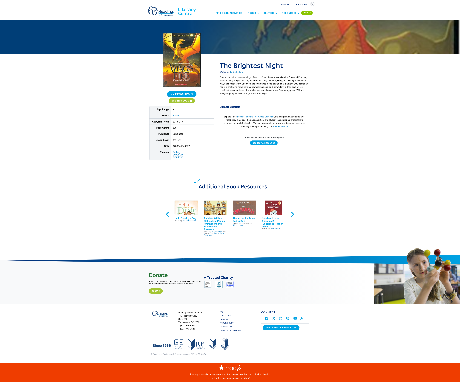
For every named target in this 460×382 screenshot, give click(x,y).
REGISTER (301, 4)
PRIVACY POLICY (226, 323)
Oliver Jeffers (238, 225)
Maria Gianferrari (189, 220)
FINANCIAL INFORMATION (230, 330)
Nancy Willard (217, 231)
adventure (178, 154)
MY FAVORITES (180, 94)
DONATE (307, 12)
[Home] (162, 7)
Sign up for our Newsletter (281, 327)
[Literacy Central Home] (187, 7)
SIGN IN (285, 4)
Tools (252, 13)
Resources (289, 13)
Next (292, 214)
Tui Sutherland (236, 71)
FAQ (221, 312)
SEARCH (312, 4)
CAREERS (224, 319)
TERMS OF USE (227, 326)
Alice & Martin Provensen (214, 234)
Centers (268, 13)
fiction (176, 115)
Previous (167, 214)
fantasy (177, 152)
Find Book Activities (229, 13)
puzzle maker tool (281, 126)
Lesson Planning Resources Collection (255, 116)
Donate (156, 291)
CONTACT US (226, 315)
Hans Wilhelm (275, 228)
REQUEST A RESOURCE (264, 143)
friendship (178, 157)
